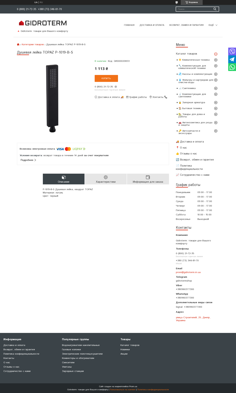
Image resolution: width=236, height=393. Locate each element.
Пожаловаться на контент (122, 389)
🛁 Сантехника (187, 88)
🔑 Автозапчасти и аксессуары (189, 132)
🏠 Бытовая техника (190, 108)
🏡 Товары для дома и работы (191, 115)
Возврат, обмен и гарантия (186, 25)
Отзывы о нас (11, 367)
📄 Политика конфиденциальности (189, 167)
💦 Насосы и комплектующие (195, 74)
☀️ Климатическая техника (194, 60)
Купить (106, 78)
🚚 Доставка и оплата (190, 142)
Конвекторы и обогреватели (78, 358)
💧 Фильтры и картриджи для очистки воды (195, 81)
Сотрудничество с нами (17, 371)
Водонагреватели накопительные (81, 345)
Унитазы (67, 367)
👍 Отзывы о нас (186, 153)
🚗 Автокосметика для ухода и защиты (195, 124)
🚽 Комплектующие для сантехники (192, 95)
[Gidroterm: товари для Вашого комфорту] (42, 23)
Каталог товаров (186, 54)
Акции (124, 354)
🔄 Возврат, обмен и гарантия (195, 160)
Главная (129, 25)
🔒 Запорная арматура (191, 102)
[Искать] (215, 9)
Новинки (125, 349)
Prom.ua (133, 386)
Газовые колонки (71, 349)
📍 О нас (181, 148)
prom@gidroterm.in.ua (188, 272)
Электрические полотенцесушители (82, 354)
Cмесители (68, 362)
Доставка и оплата (152, 25)
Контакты (8, 358)
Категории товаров (33, 44)
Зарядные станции (73, 371)
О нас (6, 362)
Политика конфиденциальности (21, 354)
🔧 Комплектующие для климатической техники (192, 67)
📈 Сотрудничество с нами (192, 175)
